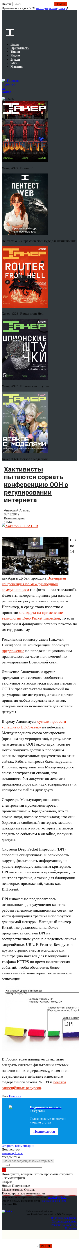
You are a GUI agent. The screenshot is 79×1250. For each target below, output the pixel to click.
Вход (74, 6)
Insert (45, 1246)
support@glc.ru (57, 1197)
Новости (15, 1096)
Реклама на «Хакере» (64, 1225)
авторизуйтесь (12, 1153)
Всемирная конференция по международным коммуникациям (34, 584)
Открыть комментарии (18, 1145)
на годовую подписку (51, 8)
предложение (13, 650)
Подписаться (44, 1131)
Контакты (71, 1228)
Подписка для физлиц (64, 1217)
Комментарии (14, 518)
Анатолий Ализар (17, 510)
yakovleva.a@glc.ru (54, 1200)
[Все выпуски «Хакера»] (2, 73)
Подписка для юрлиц (64, 1221)
